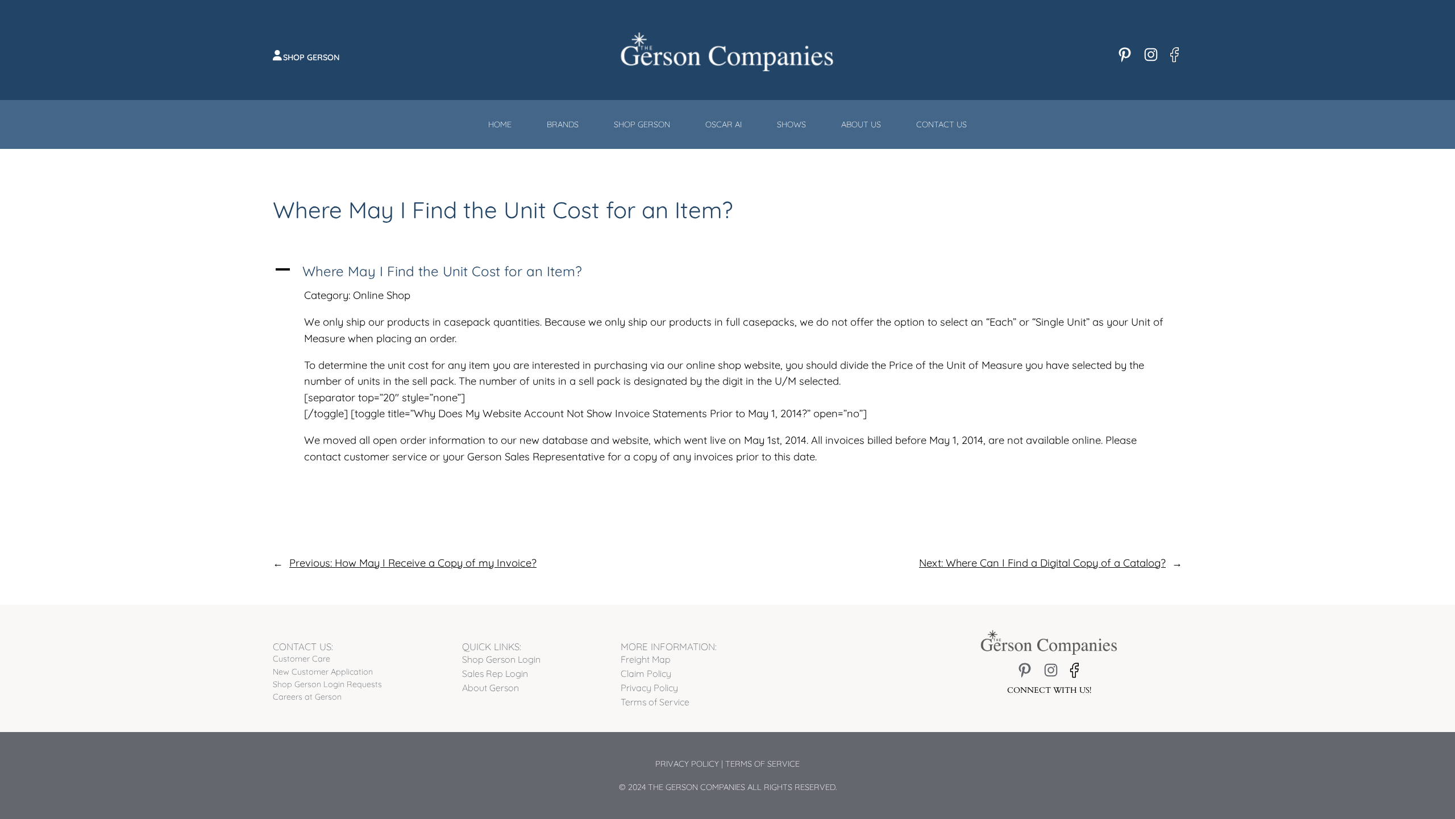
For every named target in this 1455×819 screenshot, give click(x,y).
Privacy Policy (687, 764)
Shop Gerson (311, 57)
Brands (563, 124)
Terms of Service (762, 764)
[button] (727, 271)
